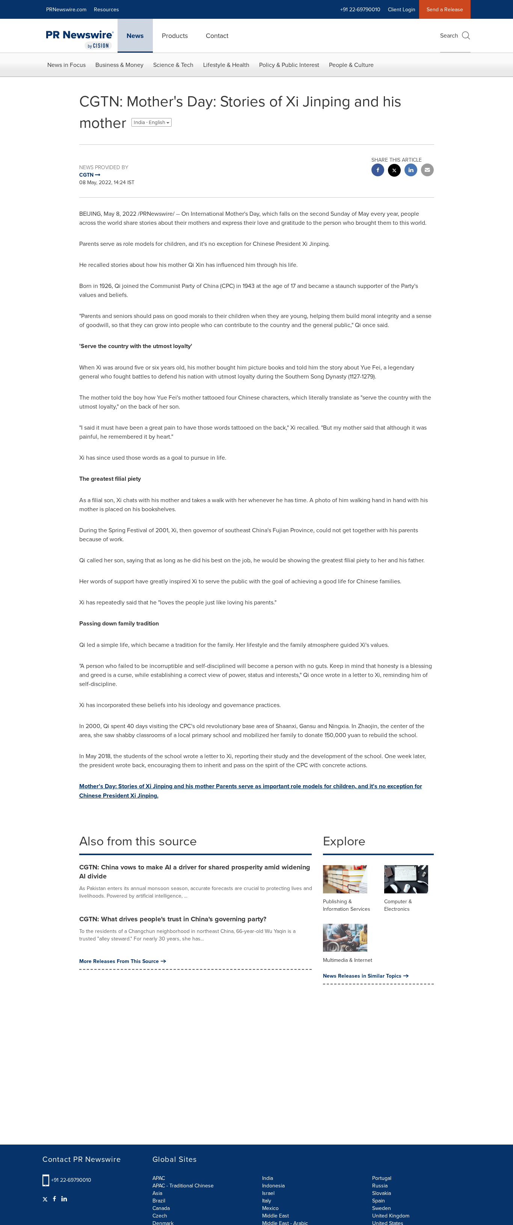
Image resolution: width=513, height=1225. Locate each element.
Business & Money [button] (119, 65)
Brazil (158, 1200)
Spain (378, 1200)
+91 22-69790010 (71, 1180)
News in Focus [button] (66, 65)
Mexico (270, 1208)
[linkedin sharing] (410, 171)
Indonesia (273, 1185)
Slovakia (381, 1193)
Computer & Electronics (398, 905)
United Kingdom (390, 1215)
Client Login (401, 9)
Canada (161, 1208)
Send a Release (445, 9)
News (135, 36)
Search (449, 35)
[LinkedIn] (64, 1198)
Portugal (381, 1178)
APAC (158, 1178)
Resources (106, 9)
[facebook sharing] (377, 171)
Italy (266, 1200)
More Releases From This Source (119, 961)
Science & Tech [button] (173, 65)
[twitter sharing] (394, 171)
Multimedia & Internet (347, 960)
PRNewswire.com (66, 9)
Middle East (275, 1215)
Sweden (381, 1208)
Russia (380, 1185)
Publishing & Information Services (346, 905)
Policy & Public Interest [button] (289, 65)
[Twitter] (46, 1198)
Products (175, 35)
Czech (159, 1215)
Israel (268, 1193)
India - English (150, 122)
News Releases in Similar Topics (362, 976)
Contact (217, 35)
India (267, 1178)
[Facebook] (54, 1198)
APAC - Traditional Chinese (183, 1185)
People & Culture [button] (351, 65)
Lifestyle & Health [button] (226, 65)
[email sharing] (427, 171)
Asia (157, 1193)
